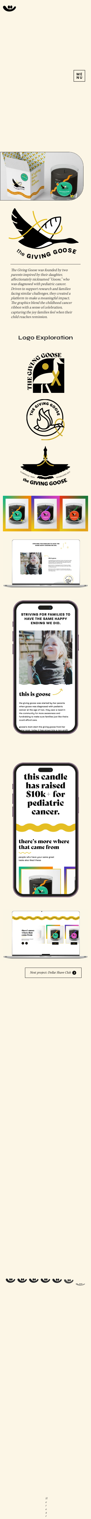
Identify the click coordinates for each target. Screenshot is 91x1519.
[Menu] (79, 76)
